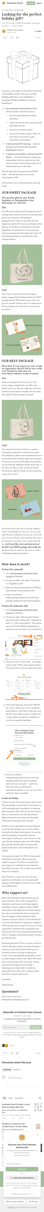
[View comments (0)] (12, 37)
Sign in (39, 3)
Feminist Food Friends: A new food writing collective (16, 1105)
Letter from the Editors (13, 10)
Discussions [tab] (19, 1098)
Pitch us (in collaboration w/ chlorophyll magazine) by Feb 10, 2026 (15, 1130)
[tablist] (11, 1069)
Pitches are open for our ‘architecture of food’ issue (15, 1125)
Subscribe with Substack (23, 1178)
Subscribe (31, 3)
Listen (39, 31)
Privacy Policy (25, 1188)
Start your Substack (16, 1201)
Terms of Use (33, 1032)
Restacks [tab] (16, 1070)
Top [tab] (4, 1098)
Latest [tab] (10, 1098)
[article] (22, 1111)
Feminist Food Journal (15, 30)
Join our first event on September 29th (15, 1111)
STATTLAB (11, 150)
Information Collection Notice (24, 1035)
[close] (37, 1135)
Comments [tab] (7, 1070)
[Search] (40, 1098)
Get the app (33, 1201)
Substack (10, 1207)
